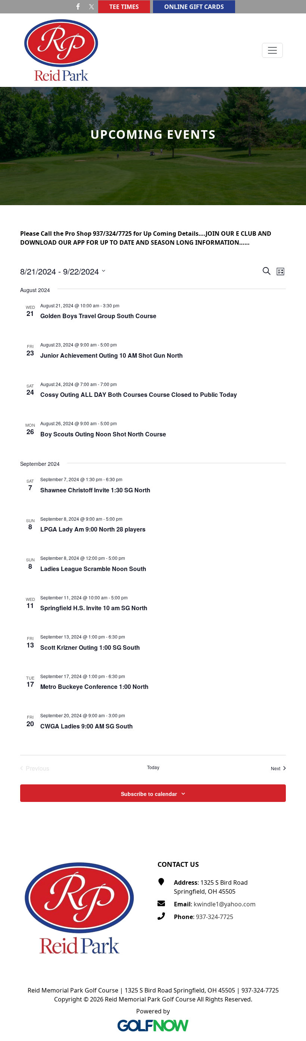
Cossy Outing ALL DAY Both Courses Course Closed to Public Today (138, 394)
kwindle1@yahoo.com (225, 904)
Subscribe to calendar (149, 793)
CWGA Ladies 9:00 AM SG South (86, 726)
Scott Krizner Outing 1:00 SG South (90, 647)
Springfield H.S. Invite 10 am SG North (93, 607)
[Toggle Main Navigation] (272, 50)
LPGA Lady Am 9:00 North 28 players (93, 529)
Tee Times (124, 7)
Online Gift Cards (194, 7)
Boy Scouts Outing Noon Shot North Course (103, 434)
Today (153, 767)
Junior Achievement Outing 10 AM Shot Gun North (111, 355)
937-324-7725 (214, 917)
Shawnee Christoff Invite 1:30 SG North (95, 490)
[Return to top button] (291, 829)
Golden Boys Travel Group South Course (98, 315)
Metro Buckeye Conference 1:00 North (94, 686)
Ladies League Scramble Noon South (93, 568)
